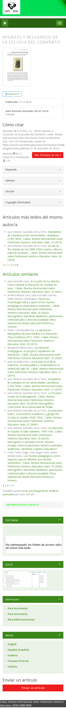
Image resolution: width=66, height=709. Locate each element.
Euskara (12, 655)
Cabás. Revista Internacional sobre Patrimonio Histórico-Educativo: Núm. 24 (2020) (35, 256)
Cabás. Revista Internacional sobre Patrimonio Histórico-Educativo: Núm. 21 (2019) (35, 240)
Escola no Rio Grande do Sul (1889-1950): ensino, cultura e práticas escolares (35, 249)
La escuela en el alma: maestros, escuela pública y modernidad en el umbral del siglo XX (34, 365)
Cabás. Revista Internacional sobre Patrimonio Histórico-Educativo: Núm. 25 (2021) (35, 290)
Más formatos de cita (47, 155)
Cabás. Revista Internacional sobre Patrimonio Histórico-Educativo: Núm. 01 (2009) (34, 421)
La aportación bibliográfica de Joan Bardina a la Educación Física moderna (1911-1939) (32, 333)
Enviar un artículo (33, 688)
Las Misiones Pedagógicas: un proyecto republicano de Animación (31, 351)
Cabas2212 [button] (13, 94)
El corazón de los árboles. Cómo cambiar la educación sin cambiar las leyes (34, 285)
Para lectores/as (17, 608)
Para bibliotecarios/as (21, 619)
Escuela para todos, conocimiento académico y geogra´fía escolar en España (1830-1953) (35, 414)
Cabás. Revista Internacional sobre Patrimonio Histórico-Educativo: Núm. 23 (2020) (35, 356)
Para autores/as (17, 614)
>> (12, 485)
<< (4, 265)
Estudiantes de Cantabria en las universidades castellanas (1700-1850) (34, 235)
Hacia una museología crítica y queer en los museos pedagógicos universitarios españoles (31, 302)
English (12, 644)
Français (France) (17, 661)
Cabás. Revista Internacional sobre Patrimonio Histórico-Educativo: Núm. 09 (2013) (33, 340)
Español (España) (18, 649)
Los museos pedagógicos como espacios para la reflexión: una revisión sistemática (34, 459)
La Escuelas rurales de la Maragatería (34, 394)
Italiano (12, 666)
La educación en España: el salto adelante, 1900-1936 (35, 429)
